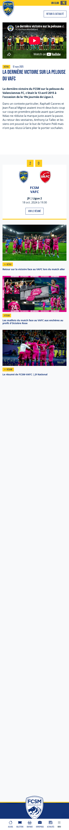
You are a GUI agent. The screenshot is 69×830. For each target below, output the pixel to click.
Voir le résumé (34, 211)
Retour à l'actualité (55, 14)
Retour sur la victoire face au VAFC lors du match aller (34, 269)
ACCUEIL (10, 827)
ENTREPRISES (40, 827)
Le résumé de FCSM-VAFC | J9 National (25, 374)
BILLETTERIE (19, 827)
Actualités (50, 827)
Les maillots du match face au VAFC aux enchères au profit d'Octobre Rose (33, 322)
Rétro (6, 66)
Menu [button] (59, 827)
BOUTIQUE (30, 827)
